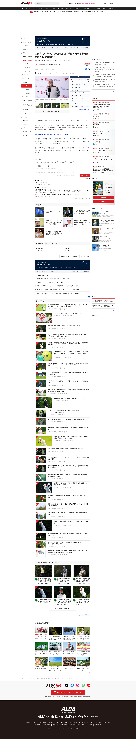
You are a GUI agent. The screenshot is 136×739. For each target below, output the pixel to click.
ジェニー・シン (79, 103)
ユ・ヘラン (78, 82)
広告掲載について (30, 722)
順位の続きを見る (84, 109)
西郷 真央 (77, 87)
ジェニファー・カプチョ (80, 92)
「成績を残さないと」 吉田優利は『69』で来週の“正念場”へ (53, 278)
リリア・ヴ (78, 95)
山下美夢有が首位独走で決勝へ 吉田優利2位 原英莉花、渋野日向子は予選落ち (105, 86)
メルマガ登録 (103, 3)
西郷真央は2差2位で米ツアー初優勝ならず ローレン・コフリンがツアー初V (57, 289)
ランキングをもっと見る (62, 608)
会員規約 (81, 722)
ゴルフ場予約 (96, 8)
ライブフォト (25, 89)
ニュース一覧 (85, 297)
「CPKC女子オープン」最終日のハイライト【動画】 (50, 282)
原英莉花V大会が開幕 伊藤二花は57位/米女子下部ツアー (65, 326)
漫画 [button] (53, 8)
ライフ (48, 8)
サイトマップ (98, 724)
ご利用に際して (73, 722)
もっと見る (111, 91)
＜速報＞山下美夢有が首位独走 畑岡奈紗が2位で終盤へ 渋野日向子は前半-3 (105, 75)
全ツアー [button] (28, 8)
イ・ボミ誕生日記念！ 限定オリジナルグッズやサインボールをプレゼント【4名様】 (103, 301)
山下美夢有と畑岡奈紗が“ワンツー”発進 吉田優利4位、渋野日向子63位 (83, 602)
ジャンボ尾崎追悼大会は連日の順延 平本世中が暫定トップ (65, 448)
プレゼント (111, 8)
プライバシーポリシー (61, 722)
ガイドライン (90, 722)
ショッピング (77, 8)
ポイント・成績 (85, 256)
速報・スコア (25, 78)
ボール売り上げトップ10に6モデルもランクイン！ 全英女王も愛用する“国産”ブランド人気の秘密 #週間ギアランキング (71, 353)
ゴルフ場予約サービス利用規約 (42, 724)
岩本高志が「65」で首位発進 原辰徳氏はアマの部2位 (69, 398)
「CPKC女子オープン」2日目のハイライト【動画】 (69, 313)
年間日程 (24, 82)
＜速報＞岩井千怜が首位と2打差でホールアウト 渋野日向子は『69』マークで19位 (64, 581)
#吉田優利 (71, 73)
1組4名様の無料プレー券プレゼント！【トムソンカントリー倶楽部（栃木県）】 (103, 306)
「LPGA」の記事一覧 (40, 678)
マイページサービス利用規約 (60, 724)
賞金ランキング (65, 256)
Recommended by (83, 673)
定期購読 (103, 201)
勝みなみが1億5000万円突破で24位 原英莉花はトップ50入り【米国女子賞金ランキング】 (44, 582)
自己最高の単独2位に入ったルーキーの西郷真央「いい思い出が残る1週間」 (57, 286)
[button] (62, 307)
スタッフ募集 (41, 722)
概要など (79, 47)
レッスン (41, 8)
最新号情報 (103, 197)
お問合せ (84, 724)
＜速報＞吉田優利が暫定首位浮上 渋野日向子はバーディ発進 (44, 601)
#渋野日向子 (58, 73)
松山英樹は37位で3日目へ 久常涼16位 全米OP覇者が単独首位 (67, 419)
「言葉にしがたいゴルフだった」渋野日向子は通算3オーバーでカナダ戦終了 (57, 293)
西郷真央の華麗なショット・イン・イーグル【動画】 (52, 134)
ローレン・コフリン (80, 84)
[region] (27, 91)
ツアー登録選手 (26, 93)
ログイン (112, 3)
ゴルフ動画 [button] (60, 8)
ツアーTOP (25, 74)
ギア (34, 8)
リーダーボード (26, 67)
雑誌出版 (68, 8)
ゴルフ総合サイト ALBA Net (28, 678)
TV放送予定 (86, 47)
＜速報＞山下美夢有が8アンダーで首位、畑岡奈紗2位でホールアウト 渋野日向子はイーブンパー (83, 582)
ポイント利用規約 (74, 724)
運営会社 (51, 722)
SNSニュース (87, 8)
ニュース (24, 85)
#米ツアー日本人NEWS (48, 73)
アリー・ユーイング (80, 106)
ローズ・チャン (79, 90)
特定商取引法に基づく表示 (103, 722)
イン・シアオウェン (80, 101)
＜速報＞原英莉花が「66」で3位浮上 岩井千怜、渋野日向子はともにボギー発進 (64, 602)
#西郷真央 (65, 73)
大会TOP (38, 47)
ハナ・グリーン (79, 98)
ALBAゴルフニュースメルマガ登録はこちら (69, 692)
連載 (104, 8)
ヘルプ (90, 724)
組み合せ (53, 47)
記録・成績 (25, 96)
